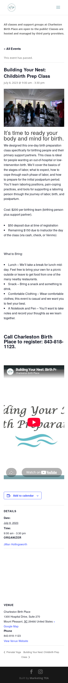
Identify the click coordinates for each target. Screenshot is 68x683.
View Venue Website (16, 641)
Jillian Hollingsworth (15, 544)
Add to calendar (23, 495)
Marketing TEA (39, 678)
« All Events (12, 48)
